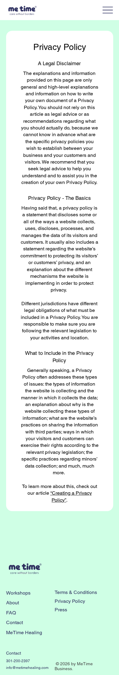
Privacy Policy (70, 601)
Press (61, 610)
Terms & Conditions (76, 592)
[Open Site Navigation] (108, 10)
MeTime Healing (24, 632)
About (12, 603)
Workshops (18, 593)
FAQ (11, 613)
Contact (14, 622)
